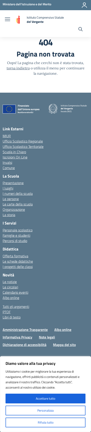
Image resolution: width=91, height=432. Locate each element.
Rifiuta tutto (45, 422)
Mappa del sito (64, 344)
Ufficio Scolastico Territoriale (23, 146)
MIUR (7, 136)
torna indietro (18, 68)
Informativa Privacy (17, 337)
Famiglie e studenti (16, 235)
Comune (9, 167)
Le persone (11, 198)
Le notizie (10, 281)
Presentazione (13, 183)
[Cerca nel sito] (80, 30)
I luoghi (8, 188)
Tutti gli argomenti (16, 306)
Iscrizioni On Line (15, 157)
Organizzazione (14, 209)
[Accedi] (84, 5)
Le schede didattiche (18, 261)
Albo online (11, 297)
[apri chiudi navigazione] (7, 19)
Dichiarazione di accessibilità (24, 344)
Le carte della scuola (18, 204)
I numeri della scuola (18, 193)
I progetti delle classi (18, 266)
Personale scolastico (17, 230)
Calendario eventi (15, 292)
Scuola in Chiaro (14, 151)
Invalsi (7, 162)
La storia (9, 214)
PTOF (7, 312)
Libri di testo (12, 317)
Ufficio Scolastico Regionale (23, 141)
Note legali (47, 337)
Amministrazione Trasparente (25, 329)
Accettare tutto (45, 398)
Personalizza (45, 410)
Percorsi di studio (15, 240)
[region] (45, 394)
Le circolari (10, 287)
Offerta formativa (15, 256)
